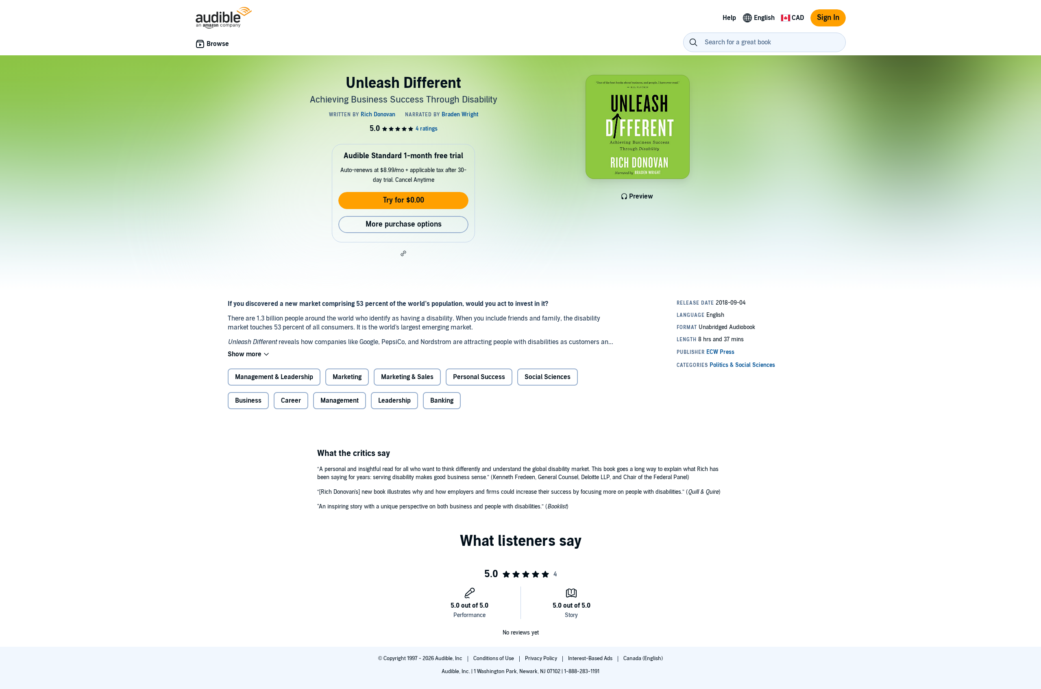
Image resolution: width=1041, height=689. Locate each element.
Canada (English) (643, 658)
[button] (403, 253)
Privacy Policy (541, 658)
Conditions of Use (494, 658)
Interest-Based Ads (591, 658)
